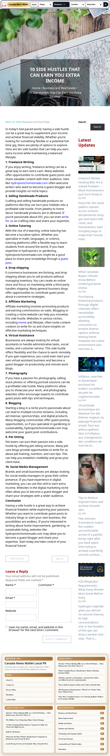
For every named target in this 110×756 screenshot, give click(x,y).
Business (58, 4)
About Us (9, 680)
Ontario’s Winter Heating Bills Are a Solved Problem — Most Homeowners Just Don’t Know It (91, 186)
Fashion (74, 4)
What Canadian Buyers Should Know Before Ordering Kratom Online (89, 280)
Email (10, 598)
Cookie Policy (11, 699)
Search (82, 122)
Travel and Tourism (65, 739)
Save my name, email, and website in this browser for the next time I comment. (36, 628)
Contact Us (10, 685)
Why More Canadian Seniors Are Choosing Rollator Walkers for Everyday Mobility (80, 697)
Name (10, 585)
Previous (17, 558)
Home (34, 5)
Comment (46, 585)
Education (91, 4)
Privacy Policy (11, 690)
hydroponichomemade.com (29, 183)
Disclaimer (10, 694)
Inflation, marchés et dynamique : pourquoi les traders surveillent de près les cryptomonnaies (90, 387)
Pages (42, 4)
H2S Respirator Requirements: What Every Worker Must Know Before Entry (91, 589)
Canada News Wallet (18, 4)
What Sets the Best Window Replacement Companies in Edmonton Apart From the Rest (26, 737)
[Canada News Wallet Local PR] (4, 4)
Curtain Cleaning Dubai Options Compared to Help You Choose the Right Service (27, 726)
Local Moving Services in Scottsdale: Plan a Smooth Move (27, 744)
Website (10, 611)
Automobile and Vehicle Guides (69, 744)
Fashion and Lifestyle (66, 728)
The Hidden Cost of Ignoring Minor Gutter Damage (25, 720)
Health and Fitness (65, 723)
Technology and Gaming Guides (70, 734)
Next (60, 559)
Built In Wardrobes (13, 732)
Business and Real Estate (36, 122)
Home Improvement (65, 718)
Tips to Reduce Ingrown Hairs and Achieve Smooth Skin (90, 504)
